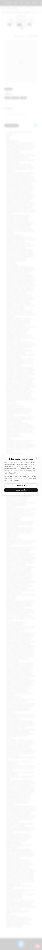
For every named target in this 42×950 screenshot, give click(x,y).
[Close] (37, 458)
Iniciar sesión (21, 490)
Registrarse (21, 485)
